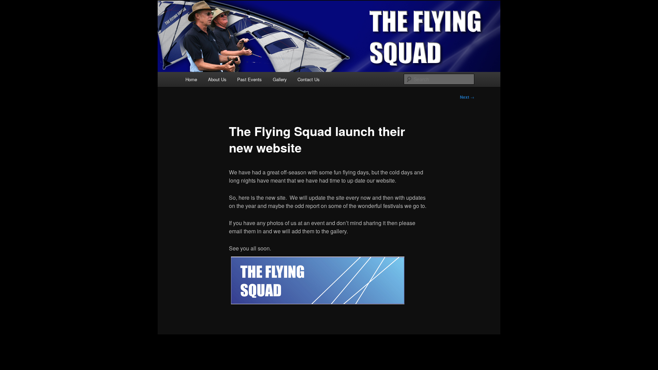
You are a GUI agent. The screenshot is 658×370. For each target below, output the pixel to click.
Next (467, 97)
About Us (217, 79)
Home (191, 79)
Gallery (280, 79)
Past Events (249, 79)
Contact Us (308, 79)
